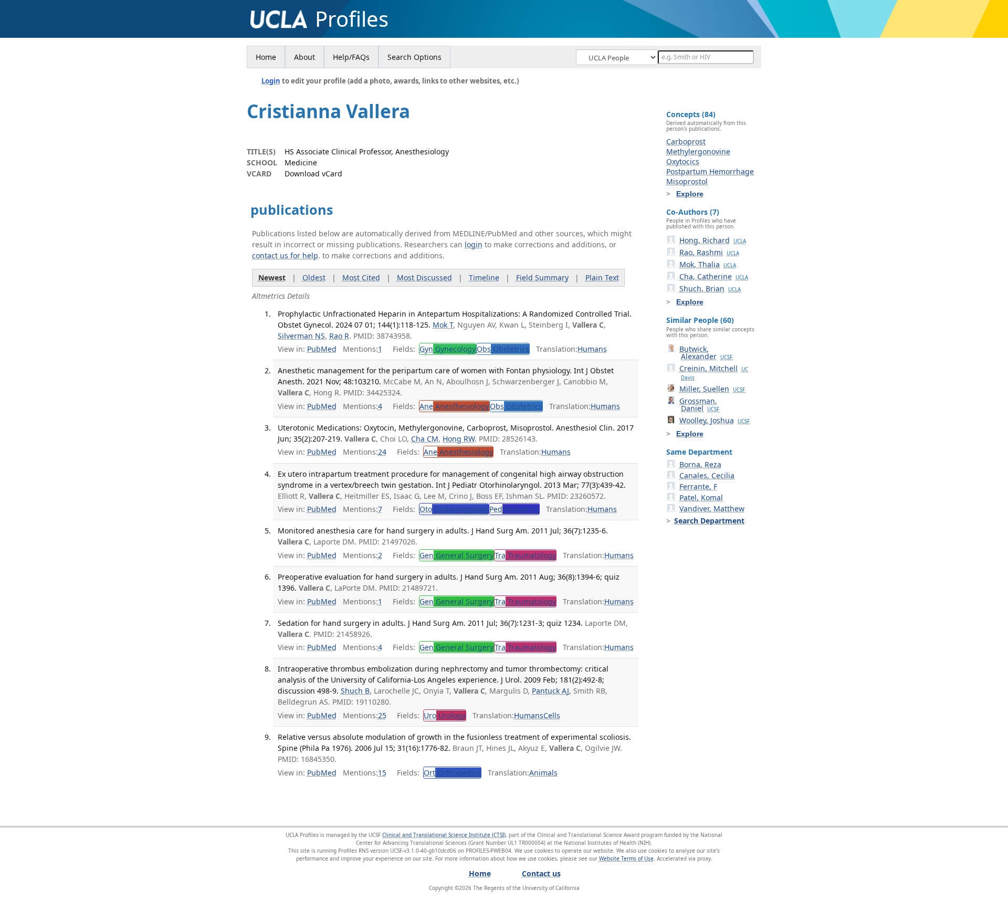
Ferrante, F (698, 486)
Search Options (414, 57)
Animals (543, 773)
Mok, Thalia (707, 264)
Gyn (447, 349)
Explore (690, 194)
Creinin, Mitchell (713, 372)
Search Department (709, 521)
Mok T (443, 325)
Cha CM (424, 439)
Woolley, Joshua (714, 420)
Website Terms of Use (626, 858)
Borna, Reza (700, 464)
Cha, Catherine (713, 276)
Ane (454, 406)
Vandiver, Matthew (711, 509)
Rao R (339, 336)
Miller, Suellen (712, 389)
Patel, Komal (701, 497)
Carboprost (686, 141)
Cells (551, 715)
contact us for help (285, 255)
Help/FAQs (351, 57)
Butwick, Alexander (705, 352)
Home (266, 57)
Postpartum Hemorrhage (710, 171)
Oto (453, 509)
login (473, 244)
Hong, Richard (712, 240)
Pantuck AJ (550, 691)
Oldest (314, 277)
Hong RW (459, 439)
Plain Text (602, 277)
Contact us (541, 873)
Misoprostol (687, 181)
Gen (456, 555)
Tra (525, 555)
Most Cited (361, 277)
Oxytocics (682, 161)
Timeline (484, 277)
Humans (592, 349)
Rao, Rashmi (709, 252)
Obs (503, 349)
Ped (514, 509)
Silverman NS (301, 336)
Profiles (351, 18)
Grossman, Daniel (699, 404)
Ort (452, 773)
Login (270, 81)
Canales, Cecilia (706, 475)
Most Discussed (424, 277)
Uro (445, 715)
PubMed (322, 349)
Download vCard (313, 174)
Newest (272, 277)
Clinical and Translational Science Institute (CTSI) (444, 835)
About (304, 57)
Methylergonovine (698, 151)
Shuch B (355, 691)
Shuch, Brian (710, 289)
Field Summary (542, 277)
